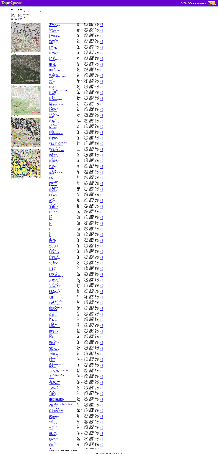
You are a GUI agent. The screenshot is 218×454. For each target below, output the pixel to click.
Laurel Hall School (51, 387)
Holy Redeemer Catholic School (54, 335)
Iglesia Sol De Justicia (52, 343)
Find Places (15, 6)
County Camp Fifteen (52, 166)
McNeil (50, 424)
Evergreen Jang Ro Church (53, 211)
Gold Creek (50, 299)
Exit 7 (49, 234)
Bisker (50, 62)
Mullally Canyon (51, 446)
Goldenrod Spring (51, 302)
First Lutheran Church (52, 257)
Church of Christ (51, 131)
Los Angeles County (52, 397)
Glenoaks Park (51, 293)
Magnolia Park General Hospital (54, 411)
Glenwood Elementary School (53, 294)
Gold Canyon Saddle (52, 297)
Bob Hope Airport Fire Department (54, 70)
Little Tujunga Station (52, 393)
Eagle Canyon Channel (52, 194)
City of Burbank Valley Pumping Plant (55, 147)
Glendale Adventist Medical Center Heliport (56, 276)
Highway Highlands (52, 329)
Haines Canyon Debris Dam (53, 316)
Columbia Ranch (51, 155)
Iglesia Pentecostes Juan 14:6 (54, 342)
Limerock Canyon (51, 389)
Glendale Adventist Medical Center (54, 275)
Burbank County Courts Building (54, 89)
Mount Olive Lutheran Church (53, 441)
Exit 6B (50, 233)
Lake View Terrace (52, 382)
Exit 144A (50, 215)
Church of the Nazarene (52, 139)
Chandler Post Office (52, 121)
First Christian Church (52, 250)
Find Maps (10, 6)
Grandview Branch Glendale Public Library (55, 307)
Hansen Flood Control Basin (53, 321)
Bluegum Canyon (51, 67)
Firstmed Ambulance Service (53, 263)
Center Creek (51, 117)
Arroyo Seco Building (52, 41)
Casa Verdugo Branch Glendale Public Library (56, 115)
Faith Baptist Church (52, 238)
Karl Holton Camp (51, 363)
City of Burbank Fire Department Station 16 (56, 146)
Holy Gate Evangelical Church (53, 333)
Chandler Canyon (51, 120)
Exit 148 (50, 222)
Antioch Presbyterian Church (53, 35)
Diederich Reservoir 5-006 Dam (54, 181)
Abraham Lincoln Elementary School (55, 25)
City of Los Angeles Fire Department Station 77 (56, 152)
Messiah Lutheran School (53, 426)
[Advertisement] (4, 26)
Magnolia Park (51, 409)
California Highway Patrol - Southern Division (56, 104)
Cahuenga (50, 103)
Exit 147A (50, 220)
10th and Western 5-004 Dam (53, 24)
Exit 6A (50, 232)
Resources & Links (22, 6)
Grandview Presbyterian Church (54, 308)
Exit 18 (50, 230)
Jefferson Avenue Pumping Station (54, 349)
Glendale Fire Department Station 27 (55, 284)
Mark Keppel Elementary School (54, 416)
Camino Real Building (52, 109)
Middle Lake (51, 428)
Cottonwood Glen (51, 164)
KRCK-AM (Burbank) (52, 366)
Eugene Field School (52, 209)
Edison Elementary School (53, 200)
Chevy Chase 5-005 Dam (53, 123)
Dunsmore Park (51, 192)
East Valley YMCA (52, 198)
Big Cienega (51, 55)
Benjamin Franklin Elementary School (55, 50)
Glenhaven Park (51, 290)
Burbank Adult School (52, 86)
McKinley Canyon (51, 422)
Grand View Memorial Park (53, 306)
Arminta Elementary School (53, 40)
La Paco (50, 376)
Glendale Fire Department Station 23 (55, 281)
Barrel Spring (51, 46)
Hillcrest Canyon (51, 330)
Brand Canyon (51, 77)
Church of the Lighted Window (53, 138)
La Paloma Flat (51, 377)
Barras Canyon (51, 45)
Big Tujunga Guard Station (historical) (55, 59)
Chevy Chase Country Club (53, 124)
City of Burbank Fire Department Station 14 (56, 145)
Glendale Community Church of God (54, 278)
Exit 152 (50, 226)
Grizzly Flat (50, 313)
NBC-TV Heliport (51, 447)
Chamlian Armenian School (53, 119)
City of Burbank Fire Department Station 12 (56, 143)
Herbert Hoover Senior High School (54, 327)
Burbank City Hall (51, 87)
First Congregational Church (53, 256)
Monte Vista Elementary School (54, 431)
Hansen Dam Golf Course (53, 320)
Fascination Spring (52, 241)
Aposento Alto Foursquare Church (54, 36)
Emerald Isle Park (51, 205)
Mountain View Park (52, 445)
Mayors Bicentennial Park (53, 417)
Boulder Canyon (51, 72)
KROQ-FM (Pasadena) (52, 367)
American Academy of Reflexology (54, 30)
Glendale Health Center (52, 287)
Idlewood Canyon (51, 338)
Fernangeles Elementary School (54, 243)
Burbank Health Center (52, 93)
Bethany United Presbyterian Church (55, 54)
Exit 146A (50, 219)
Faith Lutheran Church (52, 240)
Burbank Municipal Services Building (55, 95)
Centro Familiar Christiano (53, 118)
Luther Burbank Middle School (53, 406)
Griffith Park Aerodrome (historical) (54, 311)
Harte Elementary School (53, 324)
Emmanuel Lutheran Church (53, 208)
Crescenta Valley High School (53, 170)
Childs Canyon (51, 126)
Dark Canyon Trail (51, 174)
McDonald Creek (51, 420)
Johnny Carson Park (52, 357)
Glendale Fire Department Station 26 (55, 283)
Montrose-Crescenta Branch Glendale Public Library (57, 436)
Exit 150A (50, 224)
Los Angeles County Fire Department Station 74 (56, 400)
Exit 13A (50, 213)
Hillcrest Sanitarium (52, 332)
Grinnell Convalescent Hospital (54, 312)
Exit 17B (50, 229)
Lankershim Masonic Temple (53, 386)
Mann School (51, 413)
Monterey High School (52, 432)
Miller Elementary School (53, 430)
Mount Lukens (51, 439)
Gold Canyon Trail (51, 298)
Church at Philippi (51, 130)
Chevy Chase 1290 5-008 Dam (54, 122)
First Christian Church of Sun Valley (54, 252)
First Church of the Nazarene (53, 254)
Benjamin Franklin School (53, 51)
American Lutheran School (53, 32)
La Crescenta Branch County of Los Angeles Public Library (58, 370)
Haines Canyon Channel (52, 315)
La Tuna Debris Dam (52, 379)
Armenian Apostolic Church (53, 38)
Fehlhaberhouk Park (52, 242)
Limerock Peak (51, 390)
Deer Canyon (51, 176)
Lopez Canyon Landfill (52, 396)
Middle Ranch (51, 429)
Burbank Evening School (53, 91)
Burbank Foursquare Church (53, 92)
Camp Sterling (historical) (53, 111)
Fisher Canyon (51, 264)
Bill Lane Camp (51, 61)
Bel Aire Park (51, 49)
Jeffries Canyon (51, 351)
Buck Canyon (51, 83)
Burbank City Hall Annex (53, 88)
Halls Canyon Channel (52, 318)
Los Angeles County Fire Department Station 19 (56, 398)
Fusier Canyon (51, 270)
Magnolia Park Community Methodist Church (56, 410)
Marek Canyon (51, 415)
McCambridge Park (52, 418)
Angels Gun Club (51, 33)
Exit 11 (50, 212)
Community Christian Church (53, 157)
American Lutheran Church (53, 31)
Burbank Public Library (52, 98)
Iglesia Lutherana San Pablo (53, 340)
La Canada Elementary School (54, 368)
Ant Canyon (50, 34)
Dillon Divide (51, 183)
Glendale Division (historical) (53, 280)
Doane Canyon (51, 186)
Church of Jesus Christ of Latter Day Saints (56, 133)
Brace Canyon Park (52, 73)
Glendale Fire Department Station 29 (55, 286)
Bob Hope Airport (51, 69)
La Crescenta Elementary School (54, 371)
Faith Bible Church (52, 239)
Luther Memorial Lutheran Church (54, 407)
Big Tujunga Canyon (52, 57)
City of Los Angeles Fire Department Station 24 (56, 150)
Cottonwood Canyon (52, 163)
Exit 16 (50, 227)
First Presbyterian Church (53, 259)
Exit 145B (50, 218)
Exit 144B (50, 216)
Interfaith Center (51, 346)
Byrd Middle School (52, 101)
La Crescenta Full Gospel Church (54, 373)
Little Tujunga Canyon (52, 391)
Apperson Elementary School (53, 37)
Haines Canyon (51, 314)
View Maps (6, 6)
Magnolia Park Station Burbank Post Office (56, 412)
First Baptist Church (52, 247)
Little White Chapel (52, 395)
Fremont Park (51, 268)
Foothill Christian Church (53, 265)
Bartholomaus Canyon (52, 47)
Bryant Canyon (51, 82)
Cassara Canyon (51, 116)
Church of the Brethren (52, 136)
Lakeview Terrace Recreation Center (54, 384)
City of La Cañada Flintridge (53, 149)
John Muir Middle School (53, 356)
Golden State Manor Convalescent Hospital (56, 300)
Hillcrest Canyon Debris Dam (53, 331)
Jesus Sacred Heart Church (53, 352)
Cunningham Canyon (52, 173)
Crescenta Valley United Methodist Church (55, 172)
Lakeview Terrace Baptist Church (54, 383)
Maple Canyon (51, 414)
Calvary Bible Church (52, 106)
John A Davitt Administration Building (55, 354)
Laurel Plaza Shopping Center (53, 388)
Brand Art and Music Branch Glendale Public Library (57, 76)
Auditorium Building (52, 42)
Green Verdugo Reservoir (53, 310)
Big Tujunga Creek (52, 58)
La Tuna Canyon (51, 378)
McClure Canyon (51, 419)
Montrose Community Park (53, 434)
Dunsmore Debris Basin (52, 191)
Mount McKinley (51, 440)
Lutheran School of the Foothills (54, 408)
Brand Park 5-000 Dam (52, 79)
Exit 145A (50, 217)
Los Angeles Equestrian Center (54, 402)
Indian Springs (51, 345)
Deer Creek (50, 177)
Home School (51, 337)
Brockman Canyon (52, 81)
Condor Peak (51, 158)
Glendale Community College (53, 279)
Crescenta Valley (51, 168)
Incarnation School (52, 344)
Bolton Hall (50, 71)
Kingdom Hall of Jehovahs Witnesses (55, 364)
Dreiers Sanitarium (52, 188)
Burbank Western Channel (53, 100)
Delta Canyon (51, 178)
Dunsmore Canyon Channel (53, 190)
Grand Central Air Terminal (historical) (55, 304)
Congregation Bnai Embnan (53, 161)
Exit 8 (49, 235)
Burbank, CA (20, 18)
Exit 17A (50, 228)
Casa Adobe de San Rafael (53, 114)
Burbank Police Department (53, 96)
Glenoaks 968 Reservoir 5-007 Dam (54, 291)
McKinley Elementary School (53, 423)
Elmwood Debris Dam (52, 204)
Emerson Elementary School (53, 206)
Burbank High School (52, 94)
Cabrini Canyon (51, 102)
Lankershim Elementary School (54, 385)
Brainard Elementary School (53, 74)
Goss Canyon (51, 303)
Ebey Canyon (51, 199)
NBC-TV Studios (51, 448)
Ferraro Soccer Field (52, 244)
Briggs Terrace (51, 80)
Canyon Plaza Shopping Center (54, 113)
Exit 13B (50, 214)
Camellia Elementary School (53, 108)
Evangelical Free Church (53, 210)
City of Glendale (51, 148)
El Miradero (50, 202)
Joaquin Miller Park (52, 353)
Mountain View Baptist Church (53, 443)
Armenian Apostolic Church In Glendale (55, 39)
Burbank (50, 85)
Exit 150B (50, 225)
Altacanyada (51, 29)
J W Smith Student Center (53, 348)
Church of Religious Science (53, 135)
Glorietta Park (51, 295)
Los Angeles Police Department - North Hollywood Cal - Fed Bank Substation (61, 403)
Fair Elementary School (52, 237)
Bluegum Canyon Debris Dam (53, 68)
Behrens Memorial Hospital (53, 48)
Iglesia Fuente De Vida (52, 339)
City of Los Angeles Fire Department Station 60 (56, 151)
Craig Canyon (51, 167)
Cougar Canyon (51, 165)
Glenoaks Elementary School (53, 292)
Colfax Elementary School (53, 154)
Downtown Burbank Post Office (54, 187)
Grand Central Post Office (53, 305)
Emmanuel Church (52, 207)
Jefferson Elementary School (53, 350)
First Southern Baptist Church (53, 260)
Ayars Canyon (51, 43)
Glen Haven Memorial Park (53, 274)
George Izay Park (51, 271)
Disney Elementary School (53, 185)
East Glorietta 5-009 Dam (53, 196)
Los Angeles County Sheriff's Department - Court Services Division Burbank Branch (62, 401)
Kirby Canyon (51, 365)
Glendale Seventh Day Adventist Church (55, 289)
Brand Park (50, 78)
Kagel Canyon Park (52, 361)
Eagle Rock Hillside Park (53, 195)
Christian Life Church (52, 129)
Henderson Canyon (52, 326)
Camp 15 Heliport (51, 110)
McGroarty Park (51, 421)
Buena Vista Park (51, 84)
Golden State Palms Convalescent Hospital (56, 301)
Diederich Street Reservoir (53, 182)
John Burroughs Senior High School (54, 355)
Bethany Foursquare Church (53, 53)
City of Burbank (51, 141)
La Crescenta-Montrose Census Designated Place (57, 375)
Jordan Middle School (52, 358)
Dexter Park (50, 180)
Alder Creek (50, 27)
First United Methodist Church (53, 262)
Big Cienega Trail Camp (52, 56)
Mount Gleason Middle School (53, 438)
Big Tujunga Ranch (52, 60)
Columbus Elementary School (53, 156)
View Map (101, 24)
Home (2, 6)
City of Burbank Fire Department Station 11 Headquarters (58, 142)
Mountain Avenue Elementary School (55, 442)
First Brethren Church (52, 249)
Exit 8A (50, 236)
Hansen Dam (51, 319)
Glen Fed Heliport (51, 273)
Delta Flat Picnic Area (52, 179)
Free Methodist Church (52, 267)
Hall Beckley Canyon (52, 317)
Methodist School (51, 427)
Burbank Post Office (52, 97)
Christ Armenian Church (52, 128)
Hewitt (50, 328)
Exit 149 (50, 223)
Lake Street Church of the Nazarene (54, 380)
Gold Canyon (51, 296)
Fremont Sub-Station (52, 269)
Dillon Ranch (51, 184)
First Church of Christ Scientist (54, 253)
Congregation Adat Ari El (53, 159)
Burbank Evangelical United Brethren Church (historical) (58, 90)
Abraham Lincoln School (53, 26)
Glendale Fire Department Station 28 (55, 285)
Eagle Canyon (51, 193)
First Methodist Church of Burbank (54, 258)
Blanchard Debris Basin (52, 65)
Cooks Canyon (51, 162)
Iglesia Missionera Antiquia (53, 341)
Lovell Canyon (51, 405)
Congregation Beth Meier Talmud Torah (55, 160)
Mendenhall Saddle (52, 425)
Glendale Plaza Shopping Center (54, 288)
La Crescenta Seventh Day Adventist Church (56, 374)
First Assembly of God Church (53, 245)
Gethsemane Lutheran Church (53, 272)
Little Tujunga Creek (52, 392)
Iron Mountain (51, 347)
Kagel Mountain (51, 362)
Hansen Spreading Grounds (53, 323)
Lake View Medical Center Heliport (54, 381)
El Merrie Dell (51, 201)
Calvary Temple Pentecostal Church (54, 107)
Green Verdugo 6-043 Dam (53, 309)
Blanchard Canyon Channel (53, 64)
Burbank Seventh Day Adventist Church (55, 99)
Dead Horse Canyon (52, 175)
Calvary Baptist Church (52, 105)
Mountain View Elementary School (54, 444)
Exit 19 (50, 231)
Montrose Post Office (52, 435)
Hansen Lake (51, 322)
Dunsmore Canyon (52, 189)
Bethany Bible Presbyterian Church (54, 52)
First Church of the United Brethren (54, 255)
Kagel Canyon (51, 359)
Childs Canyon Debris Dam (53, 127)
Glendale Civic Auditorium (53, 277)
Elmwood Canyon (51, 203)
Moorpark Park (51, 437)
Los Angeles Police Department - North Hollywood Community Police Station (61, 404)
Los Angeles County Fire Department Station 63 (56, 399)
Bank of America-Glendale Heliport (54, 44)
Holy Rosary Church (52, 336)
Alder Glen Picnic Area (52, 28)
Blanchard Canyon (52, 63)
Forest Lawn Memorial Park (53, 266)
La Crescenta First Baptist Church (54, 372)
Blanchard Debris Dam (52, 66)
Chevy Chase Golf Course (53, 125)
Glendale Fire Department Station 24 (55, 282)
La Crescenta (51, 369)
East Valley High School (52, 197)
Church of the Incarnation (53, 137)
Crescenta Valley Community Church (55, 169)
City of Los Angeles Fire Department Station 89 (56, 153)
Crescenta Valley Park (52, 171)
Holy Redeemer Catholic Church (54, 334)
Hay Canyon (51, 325)
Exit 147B (50, 221)
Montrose (50, 433)
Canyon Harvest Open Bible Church (54, 112)
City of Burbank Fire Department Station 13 (56, 144)
